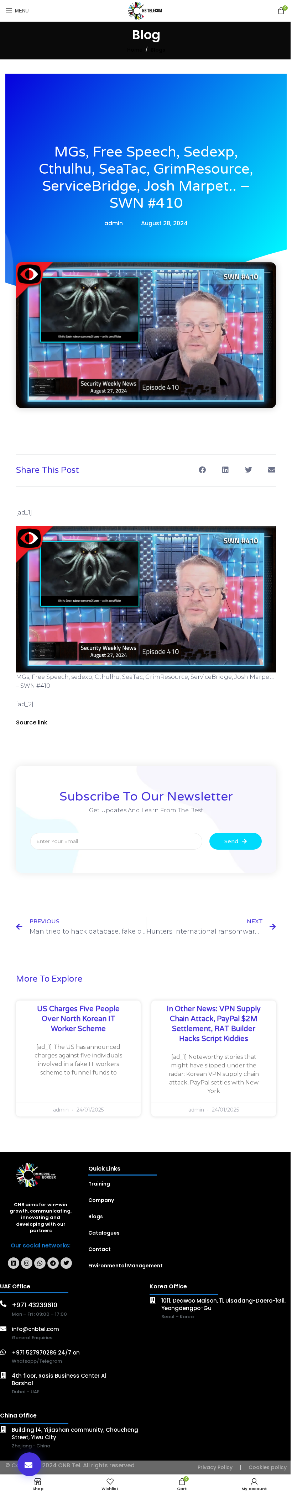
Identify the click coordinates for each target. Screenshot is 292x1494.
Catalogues (104, 1232)
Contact (99, 1249)
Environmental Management (125, 1265)
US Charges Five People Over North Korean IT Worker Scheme (78, 1019)
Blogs (158, 49)
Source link (31, 722)
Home (134, 49)
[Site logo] (146, 10)
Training (99, 1183)
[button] (29, 1464)
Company (101, 1200)
